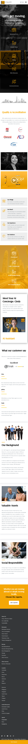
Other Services (5, 657)
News (3, 721)
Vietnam (3, 700)
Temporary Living (5, 638)
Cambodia (4, 670)
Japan (3, 681)
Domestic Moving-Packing (7, 648)
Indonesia (4, 678)
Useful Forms (4, 708)
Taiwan (3, 696)
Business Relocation (6, 663)
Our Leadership (5, 620)
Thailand (3, 698)
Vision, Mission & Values (7, 618)
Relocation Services (6, 629)
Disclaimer (23, 739)
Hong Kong (4, 674)
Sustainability (4, 623)
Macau (3, 676)
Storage (3, 653)
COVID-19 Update (6, 713)
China (3, 672)
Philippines (4, 689)
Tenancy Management (6, 640)
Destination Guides (6, 706)
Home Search (5, 633)
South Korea (4, 693)
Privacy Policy (17, 739)
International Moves (6, 646)
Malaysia (4, 683)
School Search (5, 635)
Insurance (4, 655)
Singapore (4, 691)
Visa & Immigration (6, 631)
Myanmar (4, 687)
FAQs (3, 711)
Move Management (6, 650)
